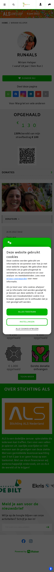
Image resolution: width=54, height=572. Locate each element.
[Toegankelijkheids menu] (50, 568)
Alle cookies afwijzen (27, 329)
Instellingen (27, 322)
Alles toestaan (27, 312)
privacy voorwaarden (16, 278)
